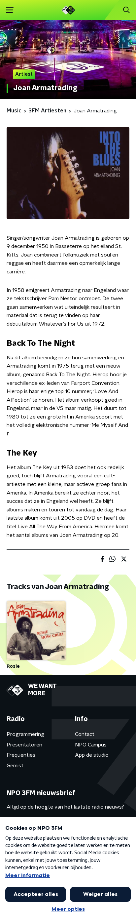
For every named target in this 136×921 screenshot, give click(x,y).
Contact (84, 734)
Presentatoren (24, 744)
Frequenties (21, 755)
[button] (9, 10)
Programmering (25, 734)
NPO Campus (91, 744)
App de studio (92, 755)
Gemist (15, 765)
